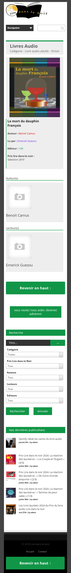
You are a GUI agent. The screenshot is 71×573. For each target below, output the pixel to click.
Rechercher (17, 411)
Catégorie (12, 349)
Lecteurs (12, 384)
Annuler (42, 411)
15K (21, 148)
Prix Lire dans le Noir (19, 361)
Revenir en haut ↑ (35, 288)
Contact (42, 551)
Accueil (30, 551)
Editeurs (12, 395)
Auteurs (11, 372)
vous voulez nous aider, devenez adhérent (35, 312)
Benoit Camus (27, 133)
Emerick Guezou (27, 141)
